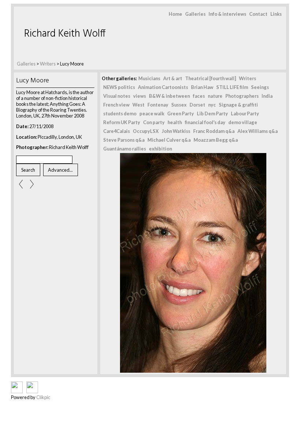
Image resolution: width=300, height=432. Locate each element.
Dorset (197, 105)
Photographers (242, 96)
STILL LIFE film (232, 87)
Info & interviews (227, 14)
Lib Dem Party (212, 113)
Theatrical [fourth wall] (210, 78)
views (139, 96)
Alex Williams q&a (257, 131)
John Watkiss (176, 131)
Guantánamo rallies (124, 149)
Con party (154, 122)
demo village (242, 122)
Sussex (179, 105)
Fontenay (157, 105)
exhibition (160, 149)
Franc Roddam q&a (214, 131)
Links (276, 14)
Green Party (180, 113)
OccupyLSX (146, 131)
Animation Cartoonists (163, 87)
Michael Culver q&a (169, 140)
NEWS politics (119, 87)
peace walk (151, 113)
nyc (212, 105)
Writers (48, 64)
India (267, 96)
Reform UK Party (121, 122)
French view (116, 105)
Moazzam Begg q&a (216, 140)
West (138, 105)
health (175, 122)
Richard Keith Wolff (65, 34)
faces (199, 96)
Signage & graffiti (238, 105)
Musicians (149, 78)
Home (175, 14)
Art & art (172, 78)
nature (215, 96)
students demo (119, 113)
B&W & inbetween (169, 96)
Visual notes (116, 96)
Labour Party (245, 113)
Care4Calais (116, 131)
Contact (258, 14)
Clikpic (43, 397)
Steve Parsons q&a (124, 140)
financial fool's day (205, 122)
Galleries (195, 14)
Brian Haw (202, 87)
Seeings (260, 87)
